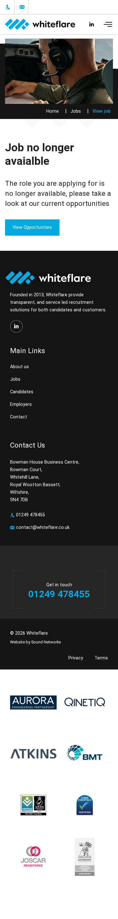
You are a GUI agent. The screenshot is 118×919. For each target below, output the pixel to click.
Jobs (75, 111)
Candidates (21, 392)
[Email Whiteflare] (21, 7)
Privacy (75, 658)
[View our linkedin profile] (16, 326)
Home (52, 111)
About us (19, 366)
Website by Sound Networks (35, 642)
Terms (101, 658)
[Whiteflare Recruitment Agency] (38, 24)
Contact (18, 417)
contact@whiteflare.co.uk (43, 527)
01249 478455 (30, 515)
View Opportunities (32, 227)
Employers (21, 404)
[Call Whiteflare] (7, 7)
